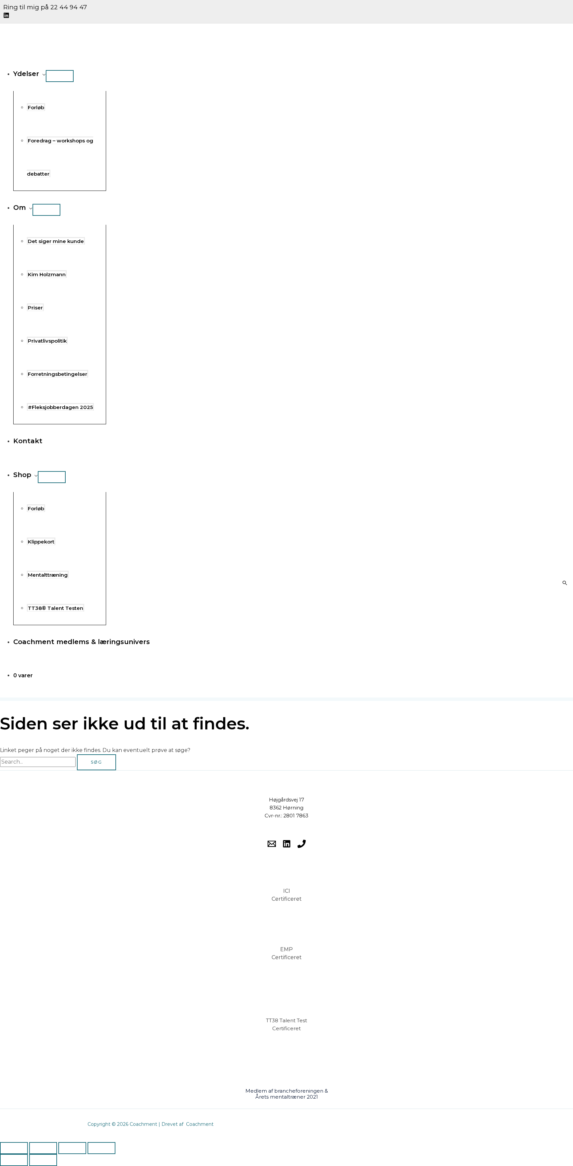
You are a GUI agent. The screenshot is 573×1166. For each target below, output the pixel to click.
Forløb (36, 107)
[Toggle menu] (60, 76)
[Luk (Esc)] (101, 1148)
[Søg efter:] (38, 762)
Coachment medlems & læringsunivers (81, 642)
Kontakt (27, 441)
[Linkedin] (6, 16)
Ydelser (26, 74)
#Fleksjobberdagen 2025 (60, 407)
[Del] (72, 1148)
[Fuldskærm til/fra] (43, 1148)
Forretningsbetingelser (57, 374)
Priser (35, 307)
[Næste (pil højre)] (43, 1160)
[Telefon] (301, 846)
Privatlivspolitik (47, 341)
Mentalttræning (48, 575)
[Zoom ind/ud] (14, 1148)
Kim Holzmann (47, 274)
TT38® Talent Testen (55, 608)
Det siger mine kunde (56, 241)
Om (19, 207)
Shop (22, 475)
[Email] (272, 846)
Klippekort (41, 542)
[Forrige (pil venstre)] (14, 1160)
